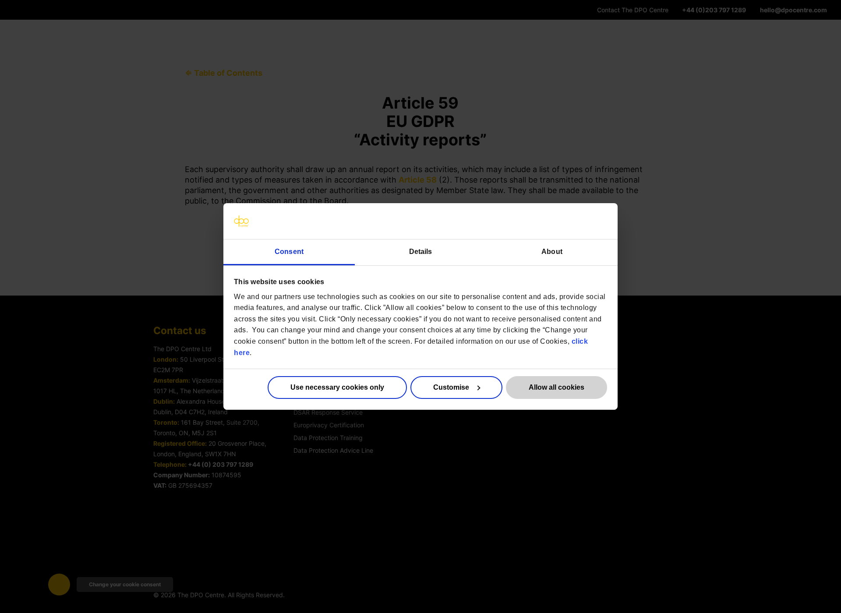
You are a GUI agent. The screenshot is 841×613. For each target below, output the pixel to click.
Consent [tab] (289, 251)
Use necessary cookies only (337, 387)
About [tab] (551, 251)
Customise (451, 387)
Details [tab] (420, 251)
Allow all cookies (556, 387)
